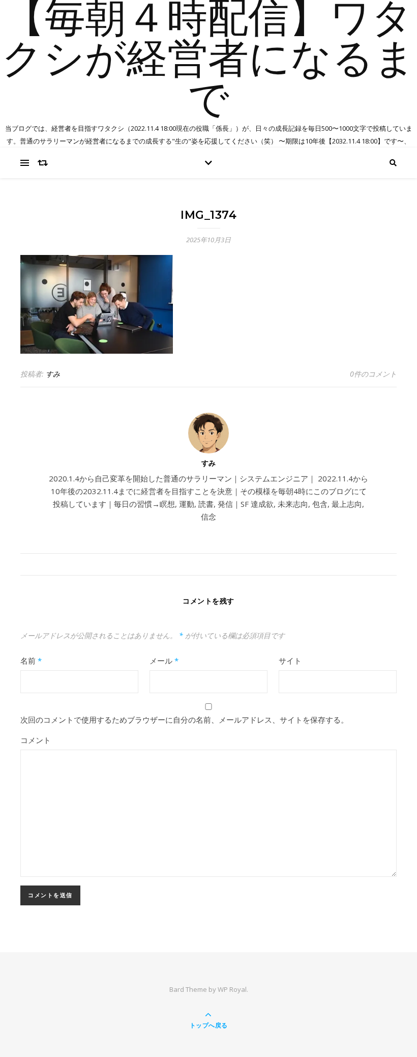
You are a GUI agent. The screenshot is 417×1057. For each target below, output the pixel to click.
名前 (31, 660)
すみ (53, 374)
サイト (290, 660)
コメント (35, 740)
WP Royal (232, 989)
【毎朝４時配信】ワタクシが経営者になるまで (208, 61)
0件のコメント (373, 374)
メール (164, 660)
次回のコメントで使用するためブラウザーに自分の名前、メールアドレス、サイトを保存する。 (184, 720)
